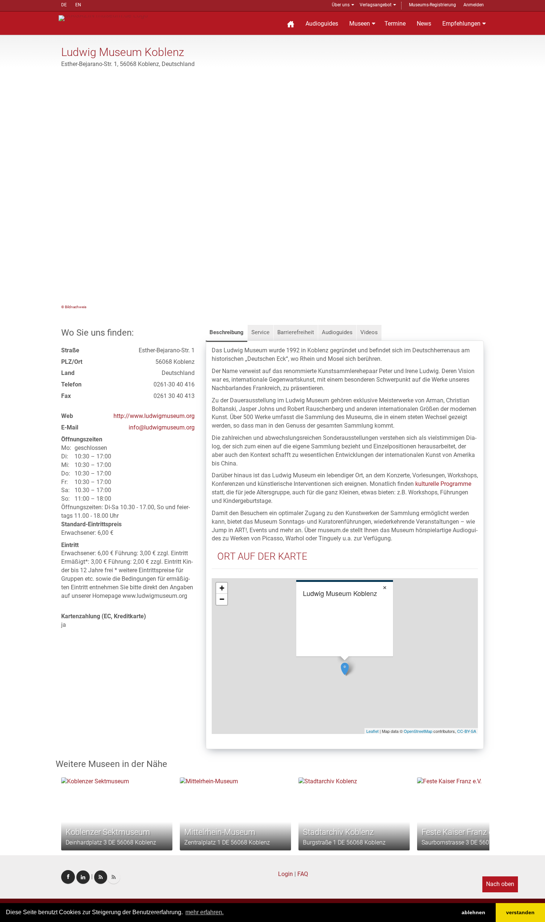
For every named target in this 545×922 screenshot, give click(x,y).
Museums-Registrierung (432, 4)
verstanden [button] (520, 912)
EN (78, 4)
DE (64, 4)
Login (285, 873)
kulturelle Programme (443, 483)
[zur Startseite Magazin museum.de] (103, 18)
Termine (395, 23)
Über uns (341, 4)
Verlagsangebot (376, 4)
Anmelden (473, 4)
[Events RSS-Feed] (100, 877)
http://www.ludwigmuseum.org (154, 415)
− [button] (221, 599)
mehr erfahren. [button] (204, 912)
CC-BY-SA (466, 731)
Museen (359, 23)
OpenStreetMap (418, 731)
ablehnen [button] (473, 912)
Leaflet (372, 731)
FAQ (302, 873)
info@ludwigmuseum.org (162, 427)
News (424, 23)
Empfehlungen (461, 23)
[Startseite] (290, 23)
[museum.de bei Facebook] (68, 877)
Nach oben (500, 884)
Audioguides (321, 23)
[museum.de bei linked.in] (83, 877)
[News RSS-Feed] (113, 877)
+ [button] (221, 588)
